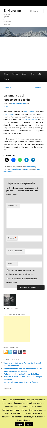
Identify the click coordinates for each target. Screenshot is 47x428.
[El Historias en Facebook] (15, 352)
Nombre (12, 238)
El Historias (12, 10)
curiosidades (30, 167)
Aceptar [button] (19, 424)
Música (6, 79)
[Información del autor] (10, 305)
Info (32, 74)
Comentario (13, 205)
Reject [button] (29, 424)
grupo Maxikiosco (30, 119)
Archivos (15, 74)
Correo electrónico (16, 251)
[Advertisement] (23, 54)
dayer (6, 106)
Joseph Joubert (29, 111)
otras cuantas (9, 114)
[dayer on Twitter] (10, 352)
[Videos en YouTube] (24, 352)
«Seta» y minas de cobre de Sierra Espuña (21, 382)
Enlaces (24, 74)
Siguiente (39, 87)
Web (10, 263)
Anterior (8, 87)
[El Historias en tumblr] (20, 352)
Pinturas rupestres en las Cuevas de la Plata (21, 374)
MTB (39, 74)
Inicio (6, 74)
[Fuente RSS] (6, 352)
